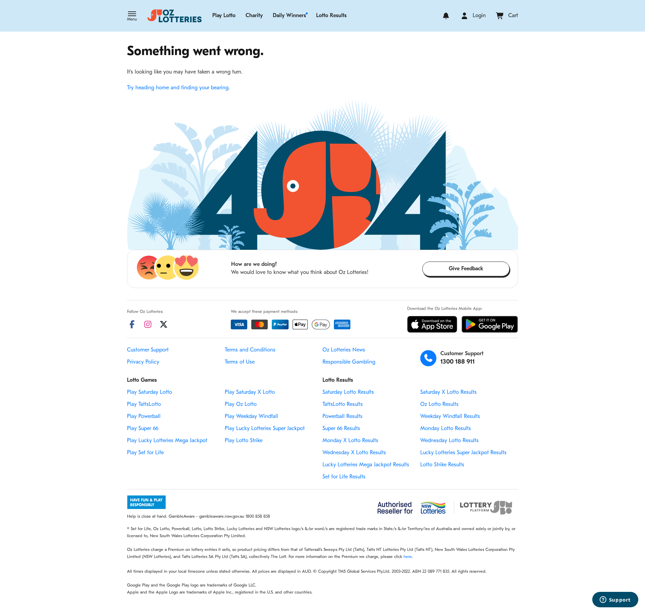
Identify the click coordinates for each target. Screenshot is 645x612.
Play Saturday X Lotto (250, 392)
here (407, 557)
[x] (164, 324)
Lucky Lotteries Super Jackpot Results (463, 453)
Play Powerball (144, 416)
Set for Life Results (344, 477)
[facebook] (132, 324)
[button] (132, 16)
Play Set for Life (145, 453)
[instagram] (148, 324)
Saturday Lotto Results (348, 392)
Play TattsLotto (144, 404)
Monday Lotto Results (445, 428)
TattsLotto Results (342, 404)
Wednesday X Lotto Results (354, 453)
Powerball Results (342, 416)
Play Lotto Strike (243, 440)
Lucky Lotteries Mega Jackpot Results (365, 465)
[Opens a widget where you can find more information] (615, 600)
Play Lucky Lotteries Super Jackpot (265, 428)
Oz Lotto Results (439, 404)
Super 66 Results (341, 428)
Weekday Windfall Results (450, 416)
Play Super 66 (142, 428)
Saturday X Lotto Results (448, 392)
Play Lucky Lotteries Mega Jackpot (167, 440)
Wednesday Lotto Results (449, 440)
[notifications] (446, 15)
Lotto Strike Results (442, 465)
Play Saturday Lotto (149, 392)
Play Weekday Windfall (251, 416)
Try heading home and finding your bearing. (178, 88)
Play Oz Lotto (241, 404)
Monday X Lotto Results (350, 440)
